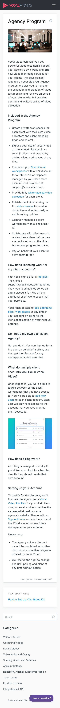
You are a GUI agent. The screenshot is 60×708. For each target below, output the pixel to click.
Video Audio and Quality (16, 654)
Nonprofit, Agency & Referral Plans (23, 671)
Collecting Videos (13, 642)
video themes (25, 206)
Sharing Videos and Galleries (19, 660)
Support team (16, 519)
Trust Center (10, 677)
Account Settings (13, 665)
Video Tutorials (11, 637)
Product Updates (12, 683)
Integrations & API (13, 689)
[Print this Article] (51, 21)
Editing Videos (11, 648)
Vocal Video (16, 700)
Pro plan (42, 276)
